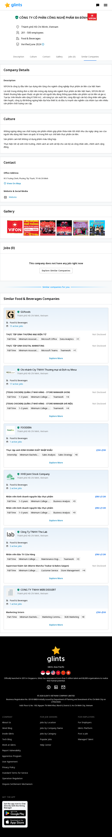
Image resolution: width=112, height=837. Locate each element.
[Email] (63, 687)
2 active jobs (16, 488)
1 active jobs (16, 441)
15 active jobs (16, 326)
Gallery (59, 57)
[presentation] (13, 5)
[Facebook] (49, 687)
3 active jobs (16, 546)
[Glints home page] (13, 5)
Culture (33, 57)
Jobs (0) (72, 57)
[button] (97, 5)
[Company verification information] (43, 44)
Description (18, 57)
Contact (46, 57)
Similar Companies (90, 57)
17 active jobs (16, 384)
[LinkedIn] (56, 687)
